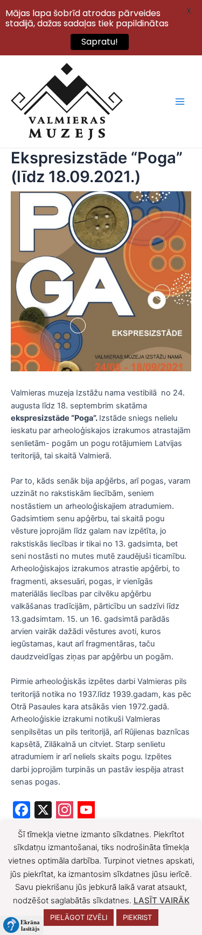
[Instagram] (64, 811)
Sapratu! (99, 41)
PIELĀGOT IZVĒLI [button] (78, 917)
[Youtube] (86, 811)
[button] (21, 925)
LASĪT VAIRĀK (162, 900)
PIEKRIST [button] (137, 917)
